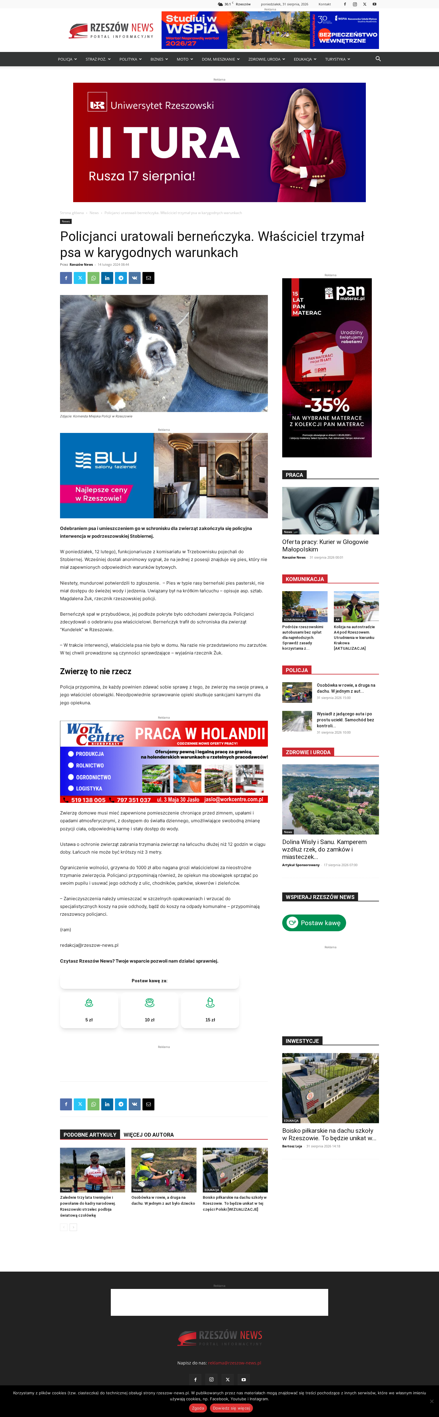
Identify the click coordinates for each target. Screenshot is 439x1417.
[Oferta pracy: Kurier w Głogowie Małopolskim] (330, 510)
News (94, 212)
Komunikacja (305, 579)
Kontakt (325, 4)
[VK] (135, 278)
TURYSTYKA (335, 59)
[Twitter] (364, 4)
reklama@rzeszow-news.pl (234, 1363)
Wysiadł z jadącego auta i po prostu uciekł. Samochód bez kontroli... (345, 719)
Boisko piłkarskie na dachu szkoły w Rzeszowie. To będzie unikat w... (329, 1134)
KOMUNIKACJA (294, 619)
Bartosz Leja (292, 1146)
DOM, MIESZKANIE (218, 59)
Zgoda (198, 1408)
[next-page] (73, 1227)
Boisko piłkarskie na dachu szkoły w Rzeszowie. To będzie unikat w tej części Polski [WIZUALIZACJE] (235, 1203)
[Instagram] (354, 4)
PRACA (294, 475)
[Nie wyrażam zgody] (432, 1401)
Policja (297, 670)
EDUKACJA (303, 59)
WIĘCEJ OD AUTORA (149, 1135)
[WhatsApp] (93, 278)
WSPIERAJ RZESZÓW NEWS (320, 897)
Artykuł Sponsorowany (301, 865)
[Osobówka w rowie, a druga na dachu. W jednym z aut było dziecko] (164, 1170)
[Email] (148, 278)
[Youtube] (374, 4)
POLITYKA (128, 59)
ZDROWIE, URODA (264, 59)
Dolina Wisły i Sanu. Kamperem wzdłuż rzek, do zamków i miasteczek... (324, 849)
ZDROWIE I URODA (308, 752)
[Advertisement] (164, 1059)
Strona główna (72, 212)
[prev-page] (63, 1227)
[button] (378, 59)
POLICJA (65, 59)
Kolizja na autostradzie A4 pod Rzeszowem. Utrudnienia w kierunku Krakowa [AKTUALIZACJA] (354, 638)
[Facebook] (344, 4)
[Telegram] (121, 278)
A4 (338, 619)
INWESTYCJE (302, 1041)
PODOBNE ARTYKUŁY (90, 1135)
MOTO (182, 59)
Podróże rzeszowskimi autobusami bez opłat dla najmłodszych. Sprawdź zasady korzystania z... (302, 638)
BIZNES (157, 59)
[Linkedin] (107, 278)
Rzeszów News (81, 264)
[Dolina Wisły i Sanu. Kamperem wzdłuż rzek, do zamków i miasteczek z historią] (330, 799)
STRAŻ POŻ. (96, 59)
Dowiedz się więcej (231, 1408)
